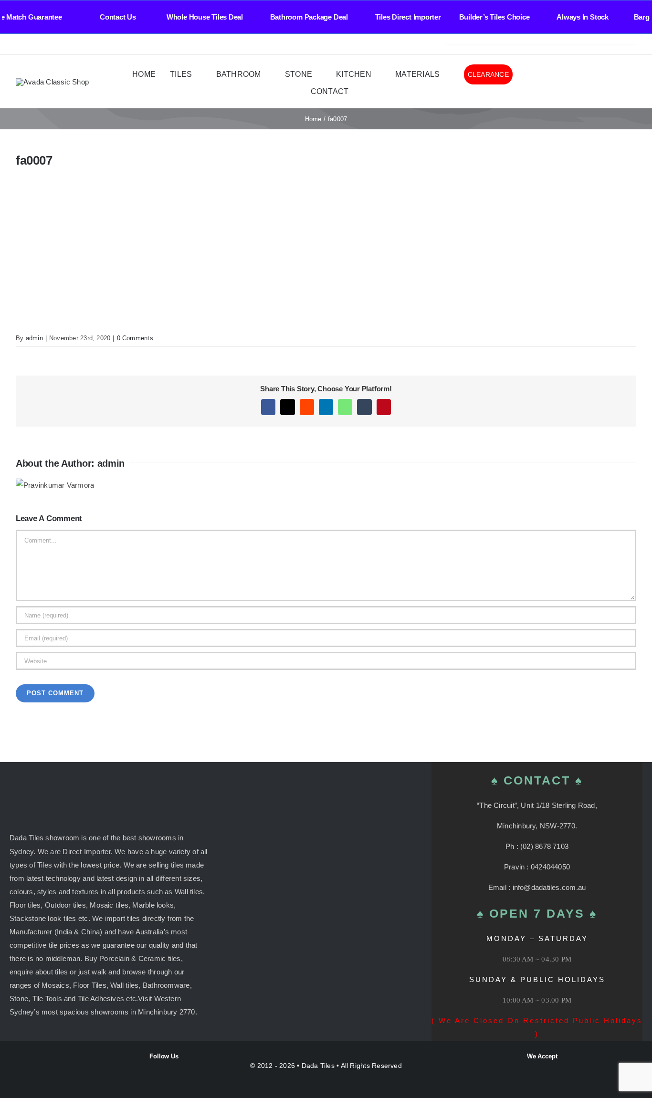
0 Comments (135, 338)
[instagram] (34, 44)
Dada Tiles (318, 1065)
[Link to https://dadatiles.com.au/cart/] (618, 82)
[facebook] (18, 44)
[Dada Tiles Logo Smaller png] (52, 82)
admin (34, 338)
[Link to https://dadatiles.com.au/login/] (581, 82)
